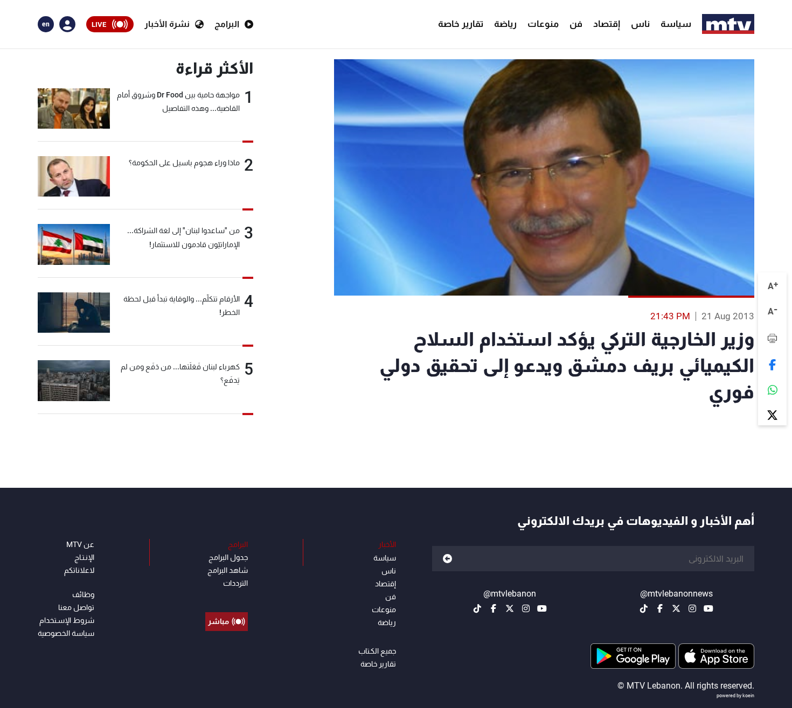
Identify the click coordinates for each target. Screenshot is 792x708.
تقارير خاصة (460, 23)
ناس (640, 23)
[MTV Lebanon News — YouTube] (708, 608)
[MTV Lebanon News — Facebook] (660, 608)
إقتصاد (606, 23)
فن (575, 23)
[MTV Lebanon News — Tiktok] (644, 608)
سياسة (676, 23)
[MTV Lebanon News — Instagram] (692, 608)
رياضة (505, 23)
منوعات (543, 23)
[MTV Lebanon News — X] (676, 608)
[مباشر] (226, 597)
